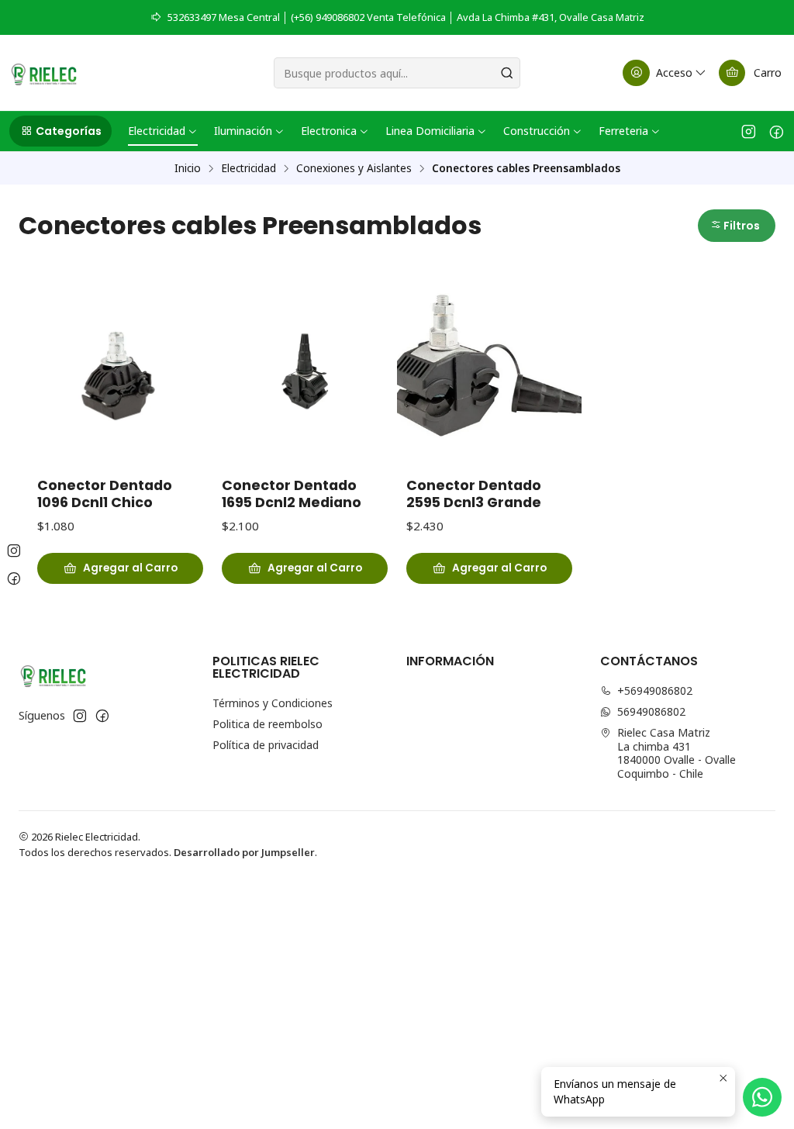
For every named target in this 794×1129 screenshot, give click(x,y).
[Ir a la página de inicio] (43, 73)
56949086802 (651, 711)
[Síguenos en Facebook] (776, 131)
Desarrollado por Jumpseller (244, 852)
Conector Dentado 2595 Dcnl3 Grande (473, 494)
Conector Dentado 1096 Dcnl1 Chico (104, 494)
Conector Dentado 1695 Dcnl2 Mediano (291, 494)
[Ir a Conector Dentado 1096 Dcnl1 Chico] (120, 371)
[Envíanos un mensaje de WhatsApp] (762, 1097)
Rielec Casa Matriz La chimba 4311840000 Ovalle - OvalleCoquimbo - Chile (676, 753)
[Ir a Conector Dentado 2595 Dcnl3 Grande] (489, 371)
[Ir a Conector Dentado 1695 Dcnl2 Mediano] (304, 371)
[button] (60, 131)
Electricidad (248, 168)
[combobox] (397, 72)
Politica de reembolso (267, 723)
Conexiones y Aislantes (354, 168)
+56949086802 (654, 690)
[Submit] (507, 72)
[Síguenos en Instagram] (748, 131)
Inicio (187, 168)
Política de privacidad (265, 744)
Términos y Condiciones (272, 703)
